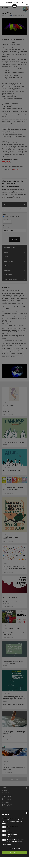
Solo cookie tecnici (7, 844)
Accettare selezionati (14, 848)
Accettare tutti (14, 852)
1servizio (9, 832)
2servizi (9, 828)
